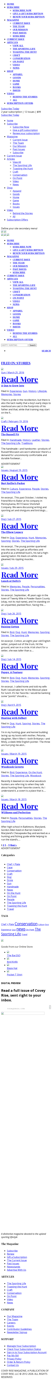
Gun (25, 391)
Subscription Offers (20, 103)
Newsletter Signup (17, 1332)
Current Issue (21, 23)
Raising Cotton (10, 626)
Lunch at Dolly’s (11, 580)
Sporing (26, 723)
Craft (16, 55)
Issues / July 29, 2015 (12, 568)
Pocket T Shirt (14, 974)
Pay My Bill (13, 1355)
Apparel (18, 74)
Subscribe (13, 7)
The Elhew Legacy (12, 532)
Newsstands (13, 1266)
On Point (18, 61)
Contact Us (13, 1365)
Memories (6, 394)
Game (16, 83)
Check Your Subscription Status (24, 1349)
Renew (10, 1254)
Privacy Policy (14, 1358)
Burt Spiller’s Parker (13, 483)
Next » (13, 845)
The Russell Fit (10, 434)
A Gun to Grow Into (12, 385)
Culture (14, 488)
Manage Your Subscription (21, 1346)
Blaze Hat (12, 968)
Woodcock (35, 775)
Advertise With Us (16, 1270)
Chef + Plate (13, 864)
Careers (11, 1322)
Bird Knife (12, 961)
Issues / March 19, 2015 (14, 753)
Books (17, 87)
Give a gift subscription (28, 13)
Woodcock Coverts (12, 766)
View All (18, 45)
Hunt (31, 537)
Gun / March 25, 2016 (12, 372)
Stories (17, 394)
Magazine (13, 19)
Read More (19, 379)
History (32, 391)
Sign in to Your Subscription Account (27, 1352)
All (15, 99)
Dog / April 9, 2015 (11, 704)
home (10, 3)
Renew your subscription (29, 16)
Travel (10, 909)
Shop (10, 71)
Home (16, 80)
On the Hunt (35, 772)
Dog (12, 537)
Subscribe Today (10, 108)
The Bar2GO (13, 955)
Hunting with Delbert (14, 717)
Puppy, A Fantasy (12, 672)
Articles (12, 42)
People (36, 488)
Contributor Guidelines (19, 1329)
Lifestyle (42, 391)
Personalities (38, 586)
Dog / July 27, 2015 (11, 519)
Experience (16, 391)
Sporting (6, 540)
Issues (16, 90)
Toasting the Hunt (25, 51)
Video (16, 64)
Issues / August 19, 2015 (14, 470)
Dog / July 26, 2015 (11, 613)
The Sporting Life (24, 48)
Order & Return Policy (18, 1362)
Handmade (16, 440)
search (46, 350)
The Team (19, 26)
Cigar (10, 867)
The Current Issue (17, 1260)
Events (10, 1325)
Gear (14, 930)
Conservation (21, 58)
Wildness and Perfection (16, 812)
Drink (10, 880)
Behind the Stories (25, 96)
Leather (36, 440)
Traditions (27, 443)
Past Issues (19, 32)
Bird (12, 632)
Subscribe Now (22, 10)
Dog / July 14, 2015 (11, 659)
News (16, 67)
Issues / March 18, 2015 (14, 799)
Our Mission (20, 29)
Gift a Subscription (17, 1257)
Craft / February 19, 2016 (14, 421)
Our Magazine (14, 1316)
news (20, 929)
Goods (17, 77)
